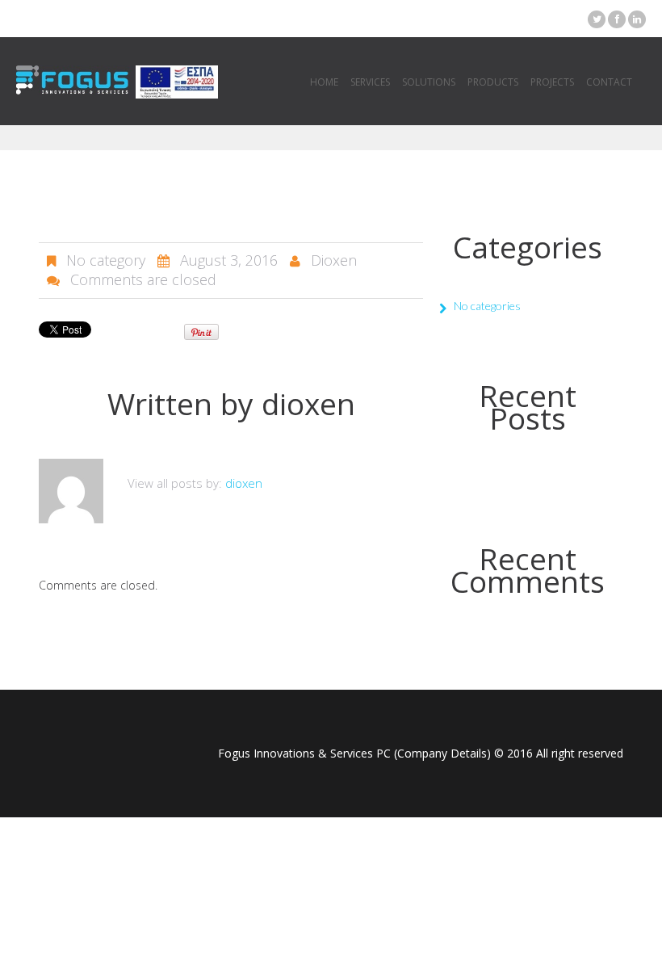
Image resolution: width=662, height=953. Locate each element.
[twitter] (596, 19)
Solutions (428, 82)
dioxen (334, 260)
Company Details (442, 753)
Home (324, 82)
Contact (609, 82)
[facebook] (617, 19)
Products (492, 82)
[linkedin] (637, 19)
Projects (552, 82)
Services (370, 82)
